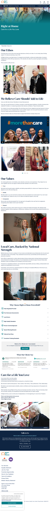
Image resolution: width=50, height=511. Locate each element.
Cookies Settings (12, 506)
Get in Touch (25, 348)
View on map (4, 490)
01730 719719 (26, 446)
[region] (12, 501)
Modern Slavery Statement (8, 480)
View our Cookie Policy (6, 500)
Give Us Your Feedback (7, 474)
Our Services (4, 465)
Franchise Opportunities (7, 472)
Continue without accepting (18, 493)
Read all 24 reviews (45, 368)
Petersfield (3, 45)
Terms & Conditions (6, 476)
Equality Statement (6, 467)
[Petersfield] (4, 2)
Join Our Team (5, 470)
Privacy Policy (5, 478)
